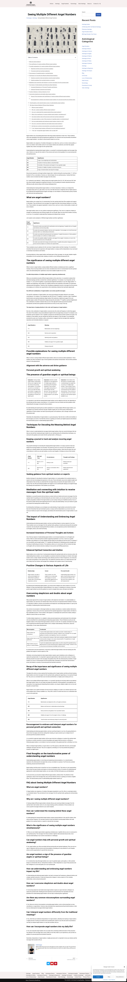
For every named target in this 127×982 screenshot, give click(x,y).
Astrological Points (86, 58)
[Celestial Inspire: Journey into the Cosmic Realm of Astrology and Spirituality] (31, 3)
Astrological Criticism (87, 51)
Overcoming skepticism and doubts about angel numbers (42, 94)
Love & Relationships (87, 78)
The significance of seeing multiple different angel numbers (43, 64)
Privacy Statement (112, 979)
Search (83, 12)
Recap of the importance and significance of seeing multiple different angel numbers (50, 96)
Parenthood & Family (87, 85)
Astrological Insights (86, 53)
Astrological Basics (86, 48)
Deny (109, 976)
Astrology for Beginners (87, 68)
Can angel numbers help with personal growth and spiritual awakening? (48, 116)
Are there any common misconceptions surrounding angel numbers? (47, 126)
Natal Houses (85, 80)
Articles (51, 3)
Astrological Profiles (86, 60)
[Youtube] (52, 963)
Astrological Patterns (87, 56)
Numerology (73, 3)
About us (89, 3)
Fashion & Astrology (78, 975)
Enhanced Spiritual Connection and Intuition (41, 89)
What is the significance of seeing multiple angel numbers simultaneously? (49, 114)
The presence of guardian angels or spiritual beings (41, 73)
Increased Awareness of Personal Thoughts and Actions (44, 87)
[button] (124, 967)
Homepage (29, 18)
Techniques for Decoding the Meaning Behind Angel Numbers (43, 75)
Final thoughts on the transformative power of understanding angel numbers (47, 103)
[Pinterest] (55, 963)
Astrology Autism (86, 24)
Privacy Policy (86, 977)
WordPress (37, 980)
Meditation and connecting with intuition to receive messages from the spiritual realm (49, 82)
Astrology (57, 3)
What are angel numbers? (35, 61)
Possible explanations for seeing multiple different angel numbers (44, 66)
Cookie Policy (105, 979)
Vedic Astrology (82, 3)
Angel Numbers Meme (87, 31)
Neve (27, 980)
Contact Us (96, 3)
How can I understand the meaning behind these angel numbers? (46, 112)
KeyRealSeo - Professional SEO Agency (87, 980)
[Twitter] (48, 963)
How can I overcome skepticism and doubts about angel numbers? (47, 123)
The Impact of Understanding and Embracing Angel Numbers (43, 84)
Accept (98, 976)
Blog (83, 73)
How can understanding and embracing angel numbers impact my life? (48, 121)
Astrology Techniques (87, 70)
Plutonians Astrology (87, 29)
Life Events (84, 75)
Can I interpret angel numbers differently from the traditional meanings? (48, 128)
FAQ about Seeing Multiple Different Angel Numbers (42, 105)
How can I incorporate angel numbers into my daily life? (45, 130)
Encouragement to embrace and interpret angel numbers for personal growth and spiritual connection (53, 99)
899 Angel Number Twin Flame (89, 34)
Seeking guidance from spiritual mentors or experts (43, 80)
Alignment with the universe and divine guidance (42, 68)
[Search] (100, 3)
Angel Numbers (65, 3)
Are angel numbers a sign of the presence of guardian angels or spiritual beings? (50, 119)
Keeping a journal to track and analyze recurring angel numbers (45, 78)
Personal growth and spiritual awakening (40, 71)
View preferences (120, 976)
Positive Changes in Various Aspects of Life (39, 91)
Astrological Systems (87, 63)
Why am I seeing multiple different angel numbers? (43, 109)
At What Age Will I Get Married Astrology (91, 26)
